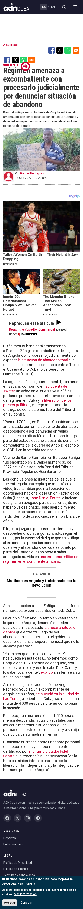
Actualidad (10, 45)
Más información (25, 894)
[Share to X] (59, 50)
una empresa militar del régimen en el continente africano (41, 559)
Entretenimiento (14, 844)
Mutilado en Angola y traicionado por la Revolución (41, 582)
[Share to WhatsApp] (67, 50)
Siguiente (11, 65)
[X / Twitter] (17, 818)
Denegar (26, 902)
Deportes (9, 838)
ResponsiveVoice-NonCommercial (32, 329)
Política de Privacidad (17, 862)
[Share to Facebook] (51, 50)
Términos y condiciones (19, 875)
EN (53, 6)
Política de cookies (15, 869)
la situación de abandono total (43, 360)
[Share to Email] (76, 50)
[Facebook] (7, 818)
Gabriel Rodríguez (32, 173)
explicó (47, 672)
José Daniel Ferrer (44, 498)
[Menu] (75, 7)
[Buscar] (64, 7)
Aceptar (9, 902)
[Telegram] (38, 818)
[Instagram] (27, 818)
